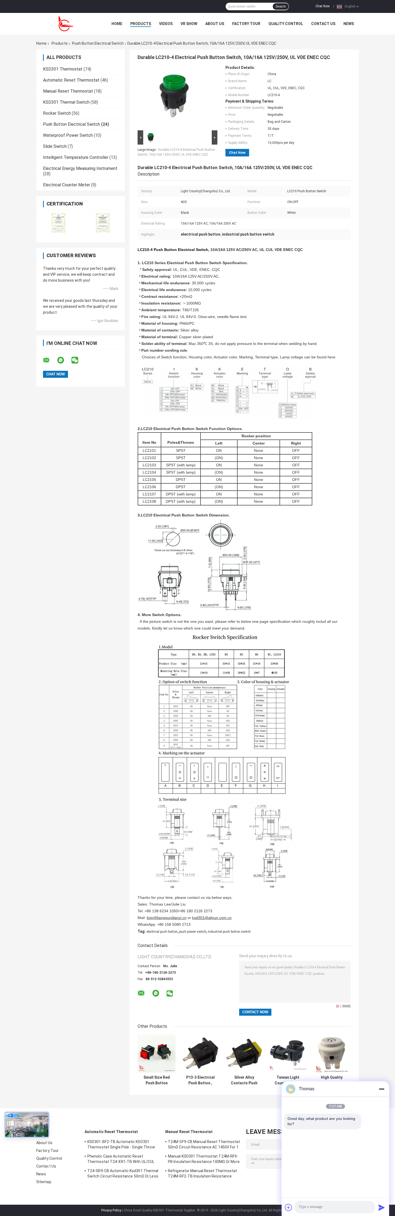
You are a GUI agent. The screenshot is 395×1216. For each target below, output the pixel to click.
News (348, 24)
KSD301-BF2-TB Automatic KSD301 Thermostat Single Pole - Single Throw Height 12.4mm (121, 1145)
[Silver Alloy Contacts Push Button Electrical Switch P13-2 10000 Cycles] (244, 1053)
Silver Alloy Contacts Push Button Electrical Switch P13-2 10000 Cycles (244, 1080)
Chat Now (322, 6)
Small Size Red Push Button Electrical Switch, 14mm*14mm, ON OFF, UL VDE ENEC (157, 1080)
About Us (214, 24)
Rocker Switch (57, 113)
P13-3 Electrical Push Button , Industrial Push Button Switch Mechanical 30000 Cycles (200, 1080)
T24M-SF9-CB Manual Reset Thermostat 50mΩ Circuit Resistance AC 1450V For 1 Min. (204, 1145)
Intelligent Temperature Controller (75, 157)
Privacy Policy (111, 1210)
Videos (166, 24)
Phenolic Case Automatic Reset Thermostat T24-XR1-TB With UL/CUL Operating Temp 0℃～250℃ (120, 1159)
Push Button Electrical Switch (98, 43)
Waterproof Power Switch (68, 135)
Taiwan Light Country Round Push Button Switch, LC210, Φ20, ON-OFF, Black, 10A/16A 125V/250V (288, 1080)
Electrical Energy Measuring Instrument (80, 168)
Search (280, 6)
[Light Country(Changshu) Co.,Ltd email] (49, 360)
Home (117, 24)
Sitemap (43, 1182)
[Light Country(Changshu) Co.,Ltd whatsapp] (64, 360)
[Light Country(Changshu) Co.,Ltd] (65, 24)
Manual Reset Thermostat (68, 91)
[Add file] (288, 1207)
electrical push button (162, 932)
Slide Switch (55, 146)
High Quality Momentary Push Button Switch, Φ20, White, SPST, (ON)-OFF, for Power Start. (332, 1080)
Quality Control (285, 24)
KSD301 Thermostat (62, 69)
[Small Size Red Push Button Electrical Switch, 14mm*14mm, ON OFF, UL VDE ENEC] (156, 1053)
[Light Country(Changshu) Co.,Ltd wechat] (78, 360)
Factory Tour (246, 24)
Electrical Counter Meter (66, 184)
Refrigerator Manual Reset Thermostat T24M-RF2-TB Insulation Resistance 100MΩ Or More (202, 1174)
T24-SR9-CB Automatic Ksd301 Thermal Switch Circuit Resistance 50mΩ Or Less (123, 1173)
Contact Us (323, 24)
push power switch (192, 932)
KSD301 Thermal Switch (66, 102)
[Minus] (381, 1089)
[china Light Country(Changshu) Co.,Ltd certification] (58, 223)
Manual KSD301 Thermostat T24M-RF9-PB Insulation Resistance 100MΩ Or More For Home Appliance (204, 1159)
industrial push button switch (229, 932)
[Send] (381, 1207)
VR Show (189, 24)
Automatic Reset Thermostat (71, 80)
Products (140, 24)
